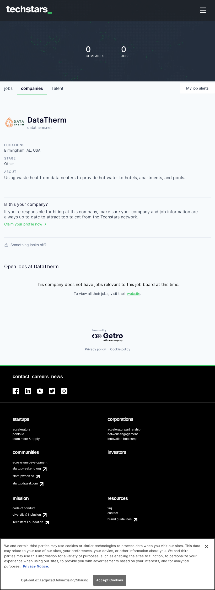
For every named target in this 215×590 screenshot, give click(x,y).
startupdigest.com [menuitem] (25, 483)
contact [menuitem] (113, 513)
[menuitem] (204, 10)
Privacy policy (95, 349)
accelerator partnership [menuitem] (124, 429)
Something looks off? (28, 244)
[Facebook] (19, 394)
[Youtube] (43, 394)
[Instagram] (67, 394)
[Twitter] (55, 394)
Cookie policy (120, 349)
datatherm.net (39, 127)
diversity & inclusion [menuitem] (27, 514)
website (133, 293)
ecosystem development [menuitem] (30, 462)
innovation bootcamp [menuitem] (122, 439)
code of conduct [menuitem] (24, 508)
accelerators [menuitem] (21, 429)
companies (32, 88)
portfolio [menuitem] (18, 434)
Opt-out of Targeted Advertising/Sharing (54, 580)
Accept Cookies (109, 580)
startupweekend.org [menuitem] (27, 468)
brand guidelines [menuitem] (120, 519)
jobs (8, 88)
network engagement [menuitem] (123, 434)
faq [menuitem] (110, 508)
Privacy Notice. (36, 566)
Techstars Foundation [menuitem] (28, 522)
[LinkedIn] (31, 394)
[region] (107, 564)
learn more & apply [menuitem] (26, 439)
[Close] (206, 546)
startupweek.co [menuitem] (23, 476)
